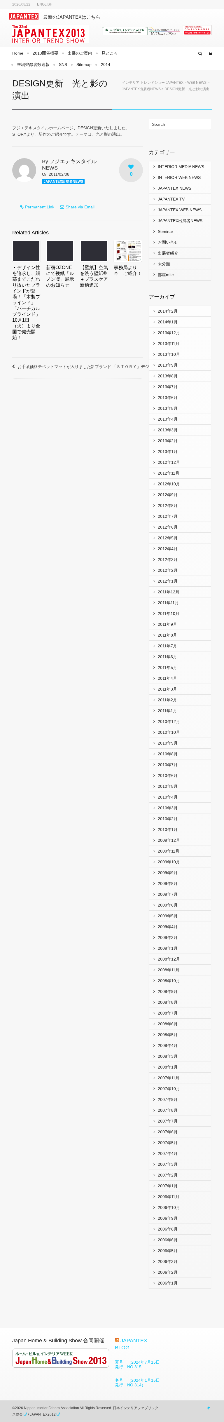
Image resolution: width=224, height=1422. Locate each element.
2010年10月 (169, 732)
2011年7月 (167, 646)
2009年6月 (168, 905)
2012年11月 (168, 473)
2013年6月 (168, 397)
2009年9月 (168, 872)
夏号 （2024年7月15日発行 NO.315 (137, 1364)
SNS (63, 64)
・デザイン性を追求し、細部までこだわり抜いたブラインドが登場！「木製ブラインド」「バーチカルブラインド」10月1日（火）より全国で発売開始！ (26, 302)
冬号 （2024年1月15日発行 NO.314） (137, 1382)
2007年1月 (168, 1186)
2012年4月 (168, 548)
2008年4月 (168, 1045)
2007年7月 (168, 1121)
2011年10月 (168, 613)
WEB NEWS (196, 83)
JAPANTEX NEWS (174, 188)
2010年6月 (168, 775)
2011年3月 (167, 689)
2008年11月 (168, 970)
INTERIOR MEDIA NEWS (181, 166)
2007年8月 (168, 1110)
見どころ (110, 53)
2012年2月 (168, 570)
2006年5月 (168, 1250)
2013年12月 (169, 332)
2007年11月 (168, 1078)
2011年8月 (167, 635)
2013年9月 (168, 365)
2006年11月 (168, 1196)
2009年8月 (168, 883)
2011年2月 (167, 700)
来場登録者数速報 (33, 64)
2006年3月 (168, 1261)
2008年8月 (168, 1002)
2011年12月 (168, 592)
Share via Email (80, 207)
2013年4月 (168, 419)
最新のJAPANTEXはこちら (69, 17)
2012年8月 (168, 505)
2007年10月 (169, 1088)
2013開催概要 (45, 53)
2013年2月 (168, 440)
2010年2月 (168, 818)
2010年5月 (168, 786)
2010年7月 (168, 764)
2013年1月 (168, 451)
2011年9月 (167, 624)
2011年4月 (167, 678)
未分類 (164, 264)
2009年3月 (168, 937)
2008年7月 (168, 1013)
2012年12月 (169, 462)
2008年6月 (168, 1024)
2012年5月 (168, 538)
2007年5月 (168, 1142)
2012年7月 (168, 516)
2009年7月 (168, 894)
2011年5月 (167, 667)
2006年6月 (168, 1240)
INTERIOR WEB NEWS (179, 177)
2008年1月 (168, 1067)
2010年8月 (168, 754)
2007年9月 (168, 1099)
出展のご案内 (80, 53)
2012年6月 (168, 527)
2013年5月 (168, 408)
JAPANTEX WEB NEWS (180, 210)
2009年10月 (169, 862)
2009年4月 (168, 926)
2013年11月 (168, 343)
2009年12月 (169, 840)
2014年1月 (168, 322)
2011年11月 (168, 602)
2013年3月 (168, 430)
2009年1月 (168, 948)
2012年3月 (168, 559)
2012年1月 (168, 581)
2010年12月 (169, 721)
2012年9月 (168, 494)
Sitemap (84, 64)
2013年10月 (169, 354)
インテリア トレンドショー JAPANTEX (152, 83)
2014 (105, 64)
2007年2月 (168, 1175)
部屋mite (166, 274)
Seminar (165, 231)
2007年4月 (168, 1153)
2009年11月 (168, 851)
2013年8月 (168, 376)
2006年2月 (168, 1272)
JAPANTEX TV (171, 199)
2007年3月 (168, 1164)
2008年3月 (168, 1056)
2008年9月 (168, 991)
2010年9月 (168, 743)
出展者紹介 (168, 253)
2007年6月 (168, 1132)
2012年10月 (169, 484)
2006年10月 (169, 1207)
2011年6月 (167, 656)
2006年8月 (168, 1229)
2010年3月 (168, 808)
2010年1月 (168, 829)
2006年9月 (168, 1218)
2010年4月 (168, 797)
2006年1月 (168, 1283)
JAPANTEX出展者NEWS (141, 89)
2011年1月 (167, 710)
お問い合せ (168, 242)
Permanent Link (39, 207)
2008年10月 (169, 980)
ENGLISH (44, 4)
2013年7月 (168, 386)
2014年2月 (168, 311)
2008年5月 (168, 1034)
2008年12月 (169, 959)
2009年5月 (168, 916)
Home (17, 53)
